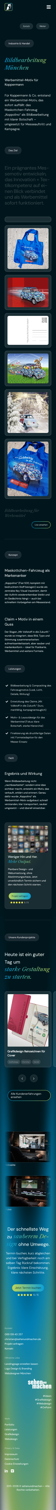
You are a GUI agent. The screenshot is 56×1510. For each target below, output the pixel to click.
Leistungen (11, 1429)
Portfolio (9, 1424)
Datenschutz (12, 1459)
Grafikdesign (12, 1434)
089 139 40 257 (14, 1334)
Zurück (26, 26)
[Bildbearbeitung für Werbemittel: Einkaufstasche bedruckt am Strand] (28, 444)
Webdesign (11, 1439)
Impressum (11, 1454)
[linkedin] (6, 1471)
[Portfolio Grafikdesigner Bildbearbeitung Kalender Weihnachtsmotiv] (28, 394)
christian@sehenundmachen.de (23, 1339)
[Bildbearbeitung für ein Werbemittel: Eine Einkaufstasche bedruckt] (28, 230)
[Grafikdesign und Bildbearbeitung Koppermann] (28, 280)
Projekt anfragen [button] (14, 1343)
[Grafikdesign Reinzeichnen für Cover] (28, 1020)
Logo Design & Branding (18, 1368)
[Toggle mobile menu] (49, 7)
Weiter (43, 26)
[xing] (12, 1471)
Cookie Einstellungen (16, 1463)
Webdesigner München (18, 1373)
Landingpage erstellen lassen (21, 1364)
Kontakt (9, 1348)
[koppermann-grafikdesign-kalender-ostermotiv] (28, 356)
